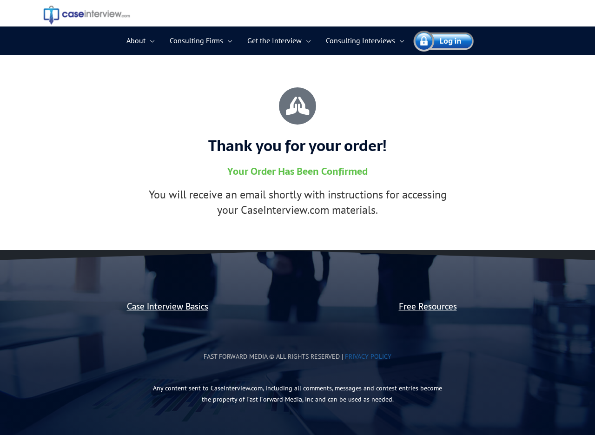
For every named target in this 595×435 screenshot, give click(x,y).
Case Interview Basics (167, 306)
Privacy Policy (368, 356)
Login (439, 40)
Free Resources (428, 306)
